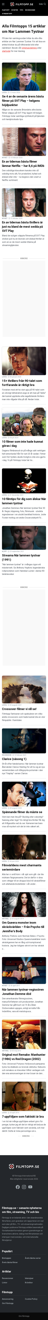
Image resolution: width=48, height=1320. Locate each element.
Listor (4, 1282)
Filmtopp (5, 10)
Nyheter (14, 10)
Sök (41, 4)
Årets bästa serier (33, 1258)
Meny (3, 4)
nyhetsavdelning (29, 48)
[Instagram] (24, 1187)
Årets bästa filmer (10, 1262)
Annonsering (7, 1299)
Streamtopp (7, 14)
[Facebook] (18, 1187)
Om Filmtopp (7, 1303)
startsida (6, 51)
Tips (21, 10)
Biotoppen (6, 1258)
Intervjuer (29, 1278)
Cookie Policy (31, 1299)
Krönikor (29, 1282)
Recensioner (30, 10)
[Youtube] (30, 1187)
